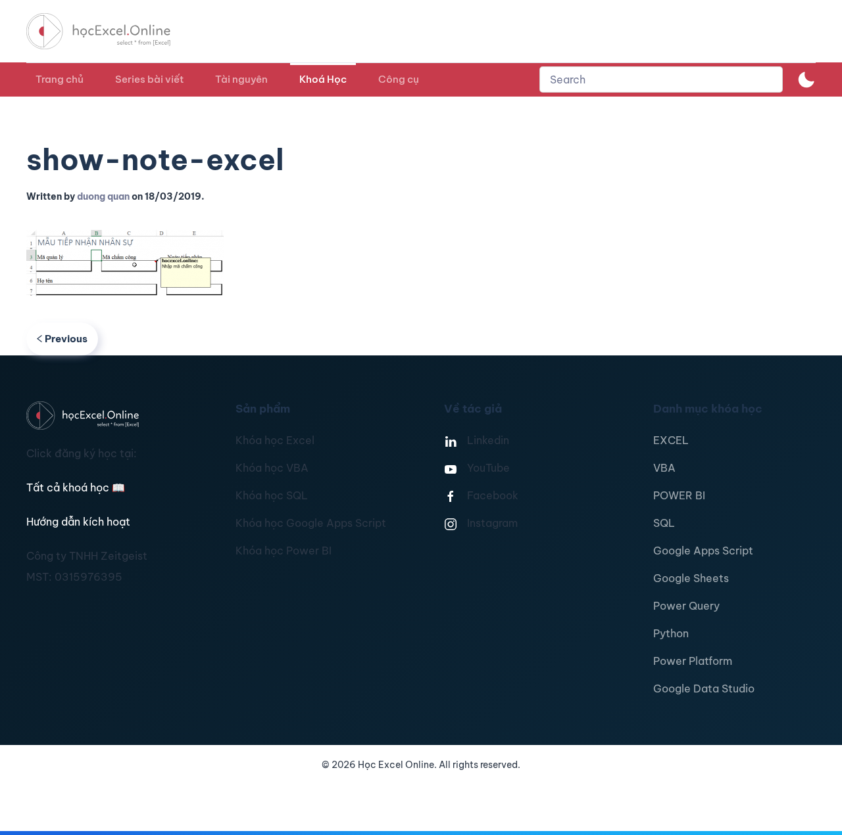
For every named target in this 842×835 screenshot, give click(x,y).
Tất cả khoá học (75, 487)
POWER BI (679, 495)
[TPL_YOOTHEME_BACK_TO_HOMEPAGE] (110, 31)
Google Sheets (691, 578)
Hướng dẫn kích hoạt (78, 521)
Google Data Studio (704, 688)
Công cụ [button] (398, 79)
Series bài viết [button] (149, 79)
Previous (66, 338)
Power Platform (692, 660)
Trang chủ (60, 79)
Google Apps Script (703, 550)
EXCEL (671, 440)
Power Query (686, 605)
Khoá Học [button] (323, 79)
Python (671, 633)
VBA (664, 467)
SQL (664, 523)
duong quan (103, 196)
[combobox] (661, 79)
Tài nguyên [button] (241, 79)
